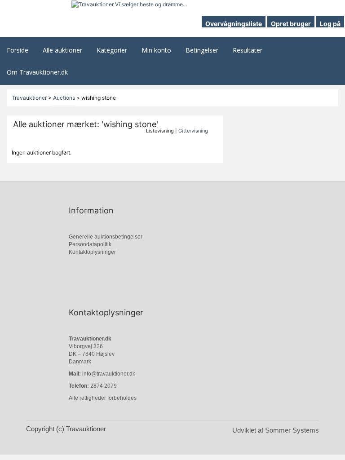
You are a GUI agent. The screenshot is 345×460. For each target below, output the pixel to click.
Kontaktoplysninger (92, 252)
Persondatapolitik (90, 244)
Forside (17, 50)
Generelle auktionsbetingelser (105, 237)
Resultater (247, 50)
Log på (330, 23)
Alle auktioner (62, 50)
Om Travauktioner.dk (37, 72)
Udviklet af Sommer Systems (275, 430)
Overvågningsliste (233, 23)
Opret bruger (291, 23)
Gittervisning (193, 131)
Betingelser (202, 50)
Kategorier (112, 50)
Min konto (156, 50)
